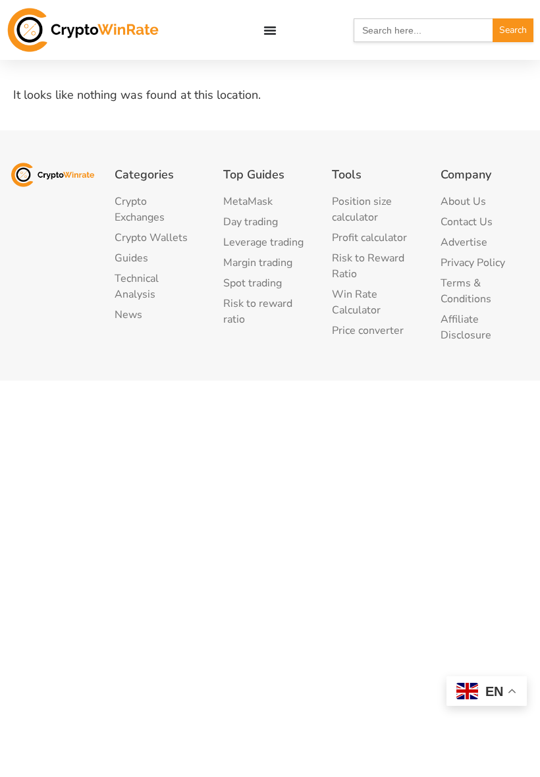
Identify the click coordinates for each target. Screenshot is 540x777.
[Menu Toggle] (270, 30)
